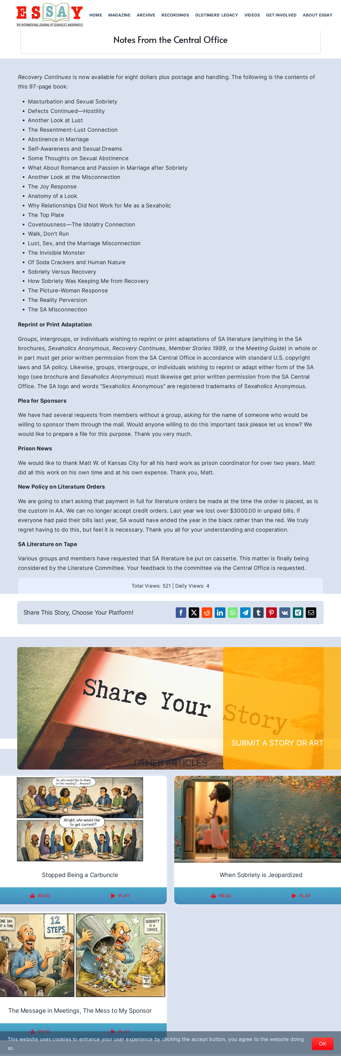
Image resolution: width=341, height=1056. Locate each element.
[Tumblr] (258, 612)
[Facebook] (180, 612)
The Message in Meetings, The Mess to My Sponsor (80, 1010)
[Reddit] (206, 612)
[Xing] (298, 612)
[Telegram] (245, 612)
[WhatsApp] (233, 612)
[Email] (311, 612)
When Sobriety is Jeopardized (261, 875)
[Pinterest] (271, 612)
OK (322, 1044)
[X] (193, 612)
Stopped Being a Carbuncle (80, 875)
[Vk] (285, 612)
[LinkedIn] (219, 612)
